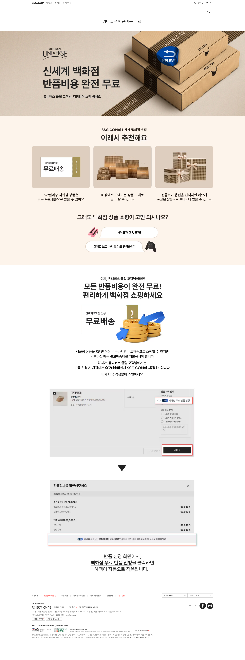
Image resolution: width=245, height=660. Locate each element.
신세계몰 (57, 3)
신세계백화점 (66, 3)
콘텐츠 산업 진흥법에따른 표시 (138, 637)
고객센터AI (72, 607)
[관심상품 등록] (208, 12)
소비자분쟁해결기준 (53, 619)
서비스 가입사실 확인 (141, 631)
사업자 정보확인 (38, 619)
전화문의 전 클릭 (59, 607)
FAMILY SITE (194, 595)
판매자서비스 (168, 595)
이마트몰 (49, 3)
